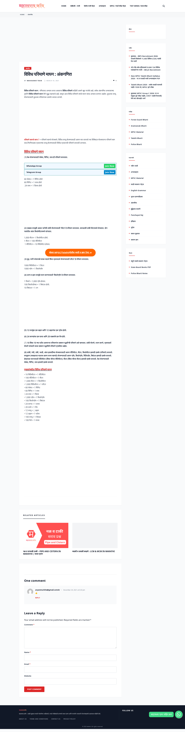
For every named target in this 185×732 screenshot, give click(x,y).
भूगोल (132, 227)
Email (27, 664)
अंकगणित (30, 14)
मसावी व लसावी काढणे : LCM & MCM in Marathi (93, 551)
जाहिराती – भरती (75, 6)
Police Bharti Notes (139, 273)
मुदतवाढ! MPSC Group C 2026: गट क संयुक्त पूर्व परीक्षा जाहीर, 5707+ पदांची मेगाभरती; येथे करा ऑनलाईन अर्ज (146, 96)
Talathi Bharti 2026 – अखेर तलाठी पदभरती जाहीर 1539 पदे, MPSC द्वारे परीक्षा (146, 85)
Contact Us (55, 719)
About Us (23, 719)
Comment (29, 624)
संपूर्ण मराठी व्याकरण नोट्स (139, 261)
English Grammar (138, 190)
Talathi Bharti (136, 138)
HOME (22, 14)
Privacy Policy (69, 719)
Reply (37, 598)
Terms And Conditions (39, 719)
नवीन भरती (134, 166)
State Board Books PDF (141, 267)
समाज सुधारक (135, 233)
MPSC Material (137, 132)
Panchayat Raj (137, 215)
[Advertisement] (70, 42)
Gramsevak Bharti (138, 126)
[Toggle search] (163, 6)
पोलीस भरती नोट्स (89, 6)
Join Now (109, 166)
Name (27, 652)
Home (63, 6)
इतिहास (133, 221)
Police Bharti (136, 144)
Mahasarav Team (34, 81)
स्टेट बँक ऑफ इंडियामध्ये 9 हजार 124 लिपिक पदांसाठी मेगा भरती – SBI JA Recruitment (145, 68)
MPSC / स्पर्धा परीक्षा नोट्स (118, 6)
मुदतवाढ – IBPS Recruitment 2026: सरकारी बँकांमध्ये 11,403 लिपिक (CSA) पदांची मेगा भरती (146, 58)
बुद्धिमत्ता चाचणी (135, 209)
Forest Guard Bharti (139, 120)
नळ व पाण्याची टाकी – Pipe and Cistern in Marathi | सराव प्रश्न (42, 552)
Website (27, 676)
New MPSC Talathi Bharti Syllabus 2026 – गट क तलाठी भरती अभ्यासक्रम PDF (145, 77)
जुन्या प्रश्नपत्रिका (137, 196)
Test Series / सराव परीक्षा (138, 6)
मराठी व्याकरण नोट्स (137, 184)
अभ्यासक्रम (102, 6)
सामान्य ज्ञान (134, 239)
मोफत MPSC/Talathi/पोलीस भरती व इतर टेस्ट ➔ (70, 252)
